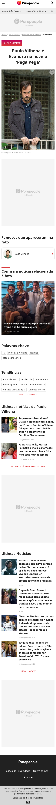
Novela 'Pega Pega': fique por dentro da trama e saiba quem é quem (27, 325)
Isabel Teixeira (37, 384)
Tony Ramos (42, 379)
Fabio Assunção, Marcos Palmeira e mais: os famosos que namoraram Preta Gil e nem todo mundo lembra (36, 449)
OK (28, 802)
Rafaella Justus (10, 384)
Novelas (34, 352)
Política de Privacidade (17, 771)
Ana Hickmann (10, 379)
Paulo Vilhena (14, 34)
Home (4, 34)
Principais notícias (17, 352)
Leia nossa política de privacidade (28, 798)
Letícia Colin (26, 379)
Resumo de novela (12, 357)
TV (4, 352)
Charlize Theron (37, 389)
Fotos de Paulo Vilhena (31, 34)
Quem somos (40, 771)
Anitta (24, 384)
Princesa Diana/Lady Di (14, 389)
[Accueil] (28, 3)
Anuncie (28, 777)
